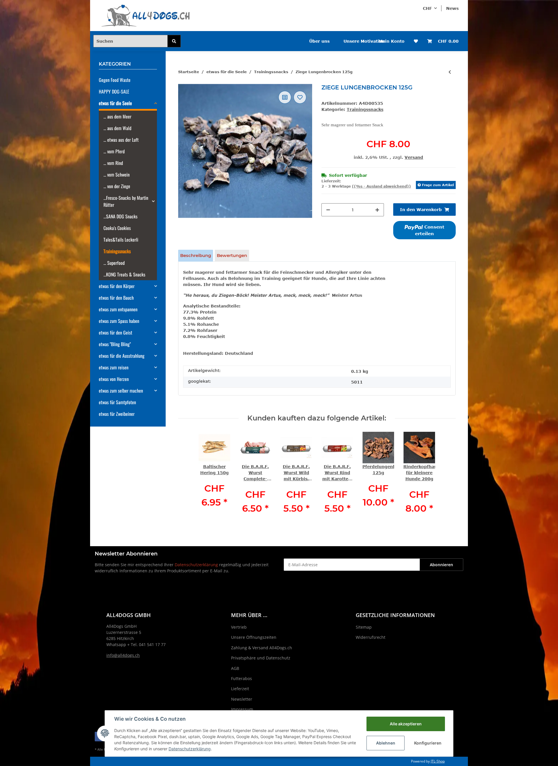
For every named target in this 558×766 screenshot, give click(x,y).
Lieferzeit (240, 688)
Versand (414, 157)
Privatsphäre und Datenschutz (260, 658)
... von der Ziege (116, 186)
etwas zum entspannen (118, 309)
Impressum (242, 709)
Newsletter (241, 699)
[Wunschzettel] (416, 41)
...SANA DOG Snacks (120, 216)
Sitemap (364, 627)
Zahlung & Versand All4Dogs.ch (261, 647)
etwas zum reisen (113, 367)
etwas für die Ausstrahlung (121, 355)
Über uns (319, 41)
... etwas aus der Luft (121, 139)
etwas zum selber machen (121, 390)
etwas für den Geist (115, 332)
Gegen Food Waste (114, 79)
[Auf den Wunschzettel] (300, 97)
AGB (235, 668)
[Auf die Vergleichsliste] (284, 97)
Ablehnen (385, 742)
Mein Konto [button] (392, 41)
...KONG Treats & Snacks (124, 274)
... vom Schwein (116, 174)
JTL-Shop (438, 761)
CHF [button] (427, 8)
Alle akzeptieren (406, 723)
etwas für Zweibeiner (117, 413)
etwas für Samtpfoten (117, 402)
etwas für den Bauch (116, 297)
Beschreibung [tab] (195, 255)
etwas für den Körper (117, 286)
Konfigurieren (427, 742)
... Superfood (114, 262)
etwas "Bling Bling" (115, 344)
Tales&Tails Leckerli (120, 239)
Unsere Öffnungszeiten (253, 637)
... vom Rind (113, 162)
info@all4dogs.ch (123, 655)
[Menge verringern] (328, 210)
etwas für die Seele (115, 103)
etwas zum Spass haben (119, 320)
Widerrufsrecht (370, 637)
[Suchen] (174, 41)
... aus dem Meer (117, 116)
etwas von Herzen (114, 378)
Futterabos (241, 678)
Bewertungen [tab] (232, 255)
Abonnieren (441, 564)
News (452, 8)
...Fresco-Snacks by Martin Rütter (125, 201)
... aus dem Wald (117, 128)
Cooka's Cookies (117, 227)
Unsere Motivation (364, 41)
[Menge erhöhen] (377, 210)
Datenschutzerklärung (196, 564)
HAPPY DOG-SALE (114, 91)
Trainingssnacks (365, 109)
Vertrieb (239, 627)
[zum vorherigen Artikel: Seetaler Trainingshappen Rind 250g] (450, 72)
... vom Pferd (114, 151)
